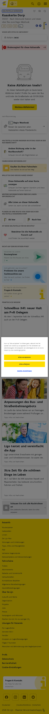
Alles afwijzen (24, 364)
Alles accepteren (24, 357)
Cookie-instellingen (24, 371)
